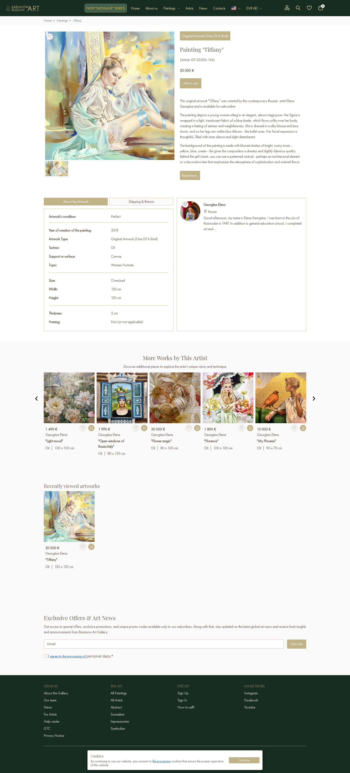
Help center (52, 721)
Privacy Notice (54, 735)
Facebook (251, 700)
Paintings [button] (169, 8)
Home (135, 8)
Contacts (219, 8)
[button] (236, 8)
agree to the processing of (68, 656)
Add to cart (190, 83)
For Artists (50, 714)
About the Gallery (56, 693)
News (203, 8)
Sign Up (183, 693)
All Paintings (119, 693)
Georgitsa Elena (214, 204)
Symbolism (118, 728)
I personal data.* (80, 656)
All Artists (117, 700)
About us (151, 8)
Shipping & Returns (141, 201)
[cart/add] (91, 428)
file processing (161, 761)
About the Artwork (76, 201)
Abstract (116, 707)
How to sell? (185, 707)
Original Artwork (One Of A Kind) (205, 36)
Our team (50, 700)
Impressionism (120, 721)
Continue (244, 760)
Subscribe (296, 644)
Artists (189, 8)
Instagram (251, 693)
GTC (47, 728)
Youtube (249, 707)
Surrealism (117, 714)
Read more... (190, 175)
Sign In (182, 700)
